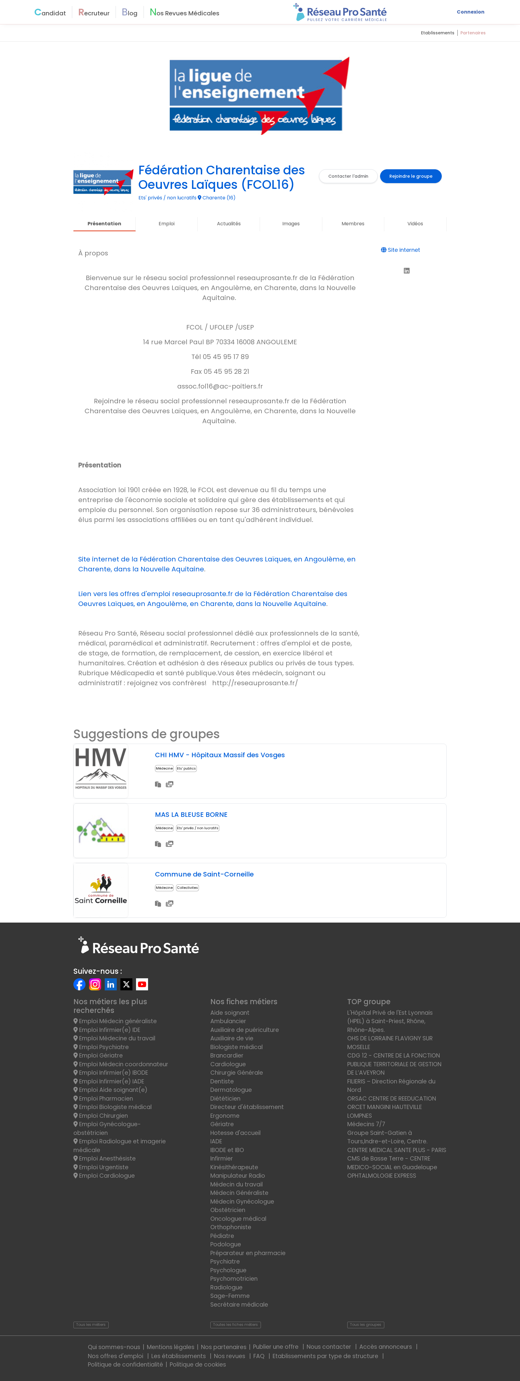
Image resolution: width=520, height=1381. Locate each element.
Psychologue (228, 1270)
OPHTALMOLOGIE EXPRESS (381, 1176)
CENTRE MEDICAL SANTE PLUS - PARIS (396, 1150)
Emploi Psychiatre (103, 1047)
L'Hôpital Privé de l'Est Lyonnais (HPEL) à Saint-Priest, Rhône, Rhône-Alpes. (390, 1021)
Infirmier (221, 1158)
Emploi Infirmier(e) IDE (109, 1030)
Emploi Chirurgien (103, 1116)
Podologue (225, 1244)
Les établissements (179, 1356)
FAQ (259, 1356)
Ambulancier (228, 1021)
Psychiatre (225, 1262)
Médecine (164, 768)
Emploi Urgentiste (103, 1167)
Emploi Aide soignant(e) (112, 1090)
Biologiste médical (236, 1047)
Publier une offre (276, 1347)
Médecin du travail (237, 1184)
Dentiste (222, 1081)
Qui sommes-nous (114, 1347)
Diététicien (225, 1099)
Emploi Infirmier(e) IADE (111, 1081)
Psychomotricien (234, 1279)
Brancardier (226, 1055)
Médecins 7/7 (366, 1124)
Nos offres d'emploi (116, 1356)
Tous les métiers (91, 1324)
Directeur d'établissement (247, 1107)
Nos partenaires (223, 1347)
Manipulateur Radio (237, 1176)
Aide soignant (229, 1013)
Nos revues (230, 1356)
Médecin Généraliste (239, 1193)
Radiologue (226, 1287)
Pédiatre (222, 1236)
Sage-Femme (230, 1296)
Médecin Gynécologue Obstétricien (242, 1206)
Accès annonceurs (386, 1347)
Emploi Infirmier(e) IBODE (113, 1073)
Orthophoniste (230, 1227)
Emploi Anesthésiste (107, 1158)
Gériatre (222, 1124)
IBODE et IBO (227, 1150)
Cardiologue (228, 1064)
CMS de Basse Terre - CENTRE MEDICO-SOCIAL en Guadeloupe (392, 1162)
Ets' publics (186, 768)
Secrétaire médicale (239, 1305)
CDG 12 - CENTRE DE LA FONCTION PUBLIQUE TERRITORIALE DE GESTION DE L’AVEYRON (394, 1064)
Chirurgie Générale (236, 1073)
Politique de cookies (198, 1365)
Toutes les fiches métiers (235, 1324)
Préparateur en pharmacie (248, 1253)
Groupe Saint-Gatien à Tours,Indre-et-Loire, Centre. (387, 1137)
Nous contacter (330, 1347)
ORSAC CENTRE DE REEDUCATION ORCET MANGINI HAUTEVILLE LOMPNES (391, 1107)
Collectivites (187, 887)
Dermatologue (231, 1090)
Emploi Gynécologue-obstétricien (107, 1128)
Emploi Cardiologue (106, 1176)
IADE (216, 1141)
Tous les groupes (365, 1324)
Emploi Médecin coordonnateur (123, 1064)
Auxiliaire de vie (231, 1038)
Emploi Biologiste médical (115, 1107)
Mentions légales (170, 1347)
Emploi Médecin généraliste (117, 1021)
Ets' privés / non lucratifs (197, 828)
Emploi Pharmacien (105, 1099)
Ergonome (225, 1116)
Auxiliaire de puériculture (244, 1030)
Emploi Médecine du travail (116, 1038)
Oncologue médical (238, 1219)
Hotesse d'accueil (235, 1133)
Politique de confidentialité (125, 1365)
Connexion (470, 11)
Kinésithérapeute (234, 1167)
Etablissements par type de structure (326, 1356)
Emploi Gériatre (100, 1055)
